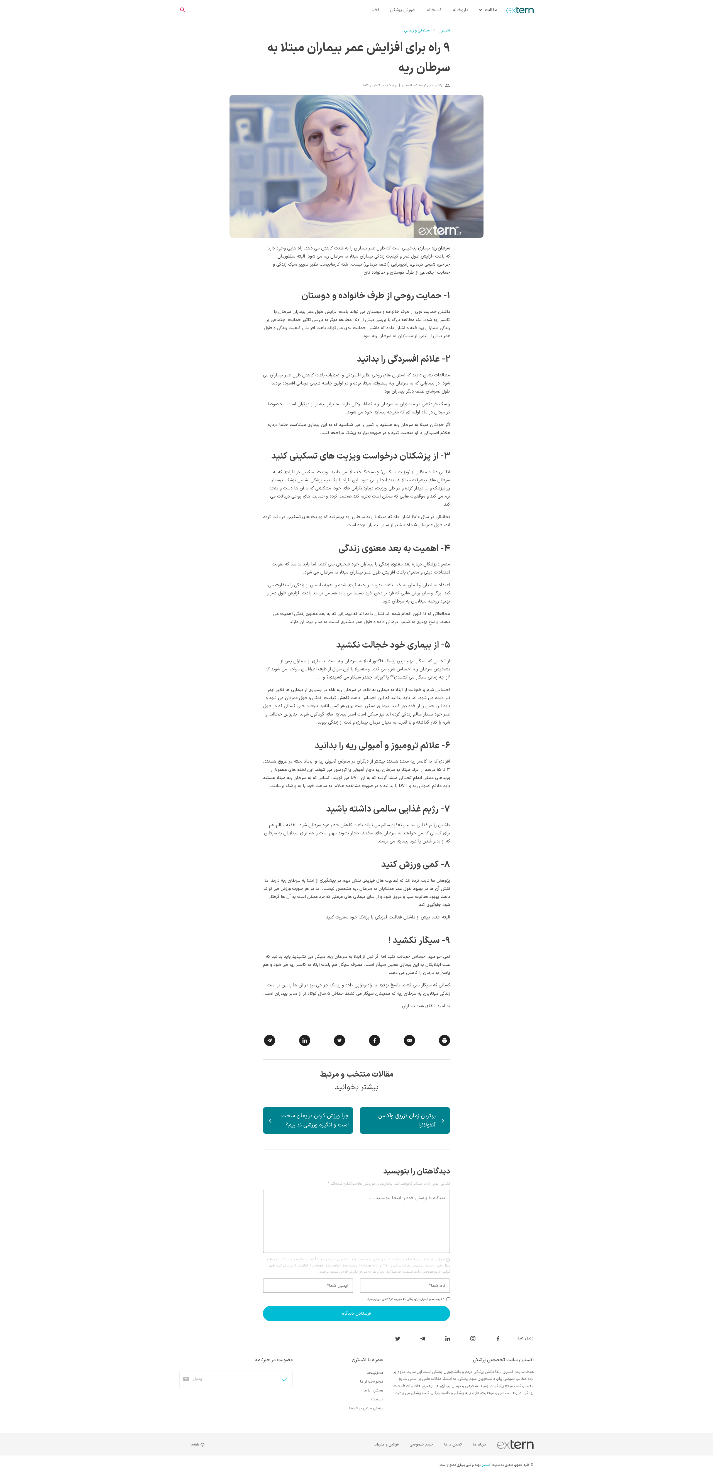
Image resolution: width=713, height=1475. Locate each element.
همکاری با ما (373, 1390)
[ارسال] (285, 1379)
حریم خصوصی (421, 1444)
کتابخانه (434, 10)
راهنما (195, 1444)
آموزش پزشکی (403, 10)
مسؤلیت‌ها (375, 1373)
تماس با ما (453, 1444)
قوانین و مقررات (386, 1444)
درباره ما (479, 1444)
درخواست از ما (371, 1382)
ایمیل (198, 1378)
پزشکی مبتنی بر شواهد (365, 1408)
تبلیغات (377, 1399)
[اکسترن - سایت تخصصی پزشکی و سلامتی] (518, 10)
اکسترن (444, 30)
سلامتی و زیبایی (416, 30)
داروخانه (460, 10)
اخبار (374, 10)
